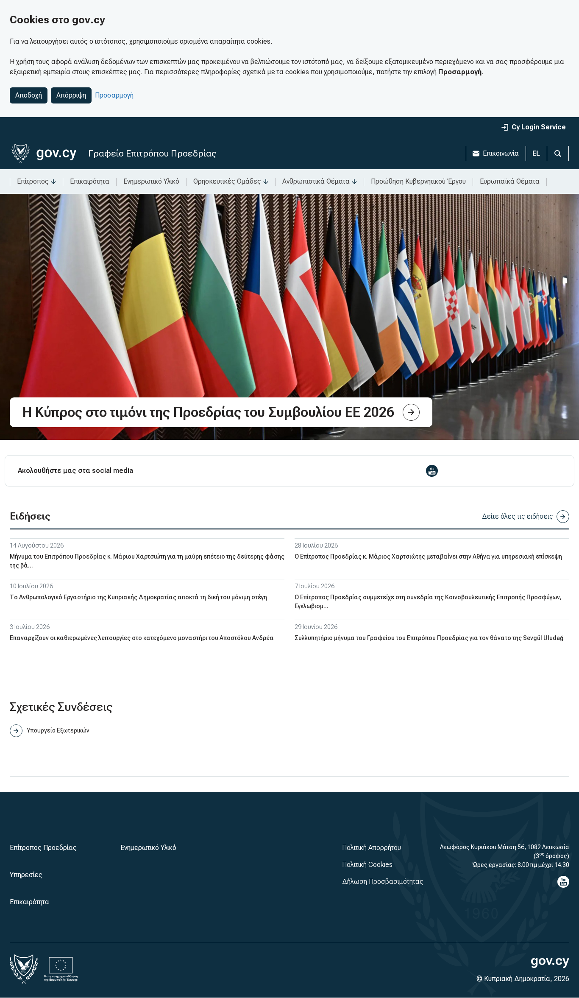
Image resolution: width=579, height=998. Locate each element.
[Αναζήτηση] (557, 153)
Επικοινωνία (501, 153)
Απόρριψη (71, 95)
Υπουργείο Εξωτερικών (58, 730)
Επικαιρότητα (89, 181)
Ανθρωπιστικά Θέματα (316, 181)
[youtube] (432, 471)
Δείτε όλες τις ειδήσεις (517, 516)
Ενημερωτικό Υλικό (151, 181)
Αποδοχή (28, 95)
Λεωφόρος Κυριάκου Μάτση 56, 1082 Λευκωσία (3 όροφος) (504, 851)
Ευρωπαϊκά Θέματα (510, 181)
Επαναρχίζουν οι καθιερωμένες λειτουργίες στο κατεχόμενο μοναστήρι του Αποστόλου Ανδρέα (142, 638)
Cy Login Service (539, 127)
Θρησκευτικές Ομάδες (227, 181)
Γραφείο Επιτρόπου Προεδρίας (152, 153)
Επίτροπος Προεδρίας (43, 848)
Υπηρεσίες (26, 875)
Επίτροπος (33, 181)
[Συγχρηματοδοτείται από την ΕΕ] (61, 969)
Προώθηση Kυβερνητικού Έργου (418, 181)
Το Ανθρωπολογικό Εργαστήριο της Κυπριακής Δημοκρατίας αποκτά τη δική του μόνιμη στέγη (138, 597)
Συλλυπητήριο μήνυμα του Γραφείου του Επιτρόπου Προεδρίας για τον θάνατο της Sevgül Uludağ (429, 638)
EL (536, 153)
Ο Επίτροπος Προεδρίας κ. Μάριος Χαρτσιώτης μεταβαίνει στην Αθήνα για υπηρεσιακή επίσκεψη (428, 556)
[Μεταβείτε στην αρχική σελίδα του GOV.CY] (44, 153)
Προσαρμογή (114, 95)
